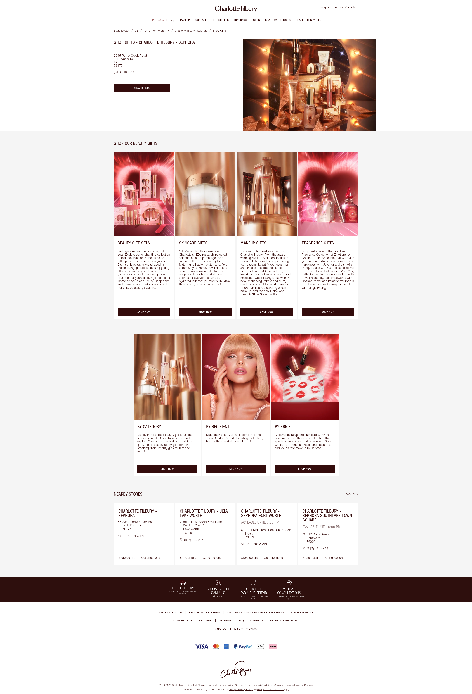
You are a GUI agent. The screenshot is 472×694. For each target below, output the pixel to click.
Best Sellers (220, 20)
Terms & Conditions (262, 685)
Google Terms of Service (270, 689)
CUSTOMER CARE (180, 620)
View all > (352, 494)
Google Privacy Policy (241, 689)
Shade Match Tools (278, 20)
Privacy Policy (226, 685)
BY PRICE (283, 426)
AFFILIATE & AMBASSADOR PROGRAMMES (255, 612)
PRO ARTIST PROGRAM (204, 612)
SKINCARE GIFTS (193, 242)
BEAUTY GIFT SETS (134, 242)
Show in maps (142, 87)
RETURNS (225, 620)
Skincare (201, 20)
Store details (126, 557)
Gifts (256, 20)
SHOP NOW (144, 311)
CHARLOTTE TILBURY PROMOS (236, 628)
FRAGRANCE (241, 20)
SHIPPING (205, 620)
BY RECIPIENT (218, 426)
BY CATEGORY (149, 426)
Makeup (185, 20)
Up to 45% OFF (160, 20)
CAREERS (256, 620)
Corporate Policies (284, 685)
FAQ (241, 620)
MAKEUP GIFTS (253, 242)
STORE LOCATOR (170, 612)
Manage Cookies (304, 685)
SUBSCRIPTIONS (302, 612)
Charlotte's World (308, 20)
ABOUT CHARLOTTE (283, 620)
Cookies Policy (242, 685)
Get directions (150, 557)
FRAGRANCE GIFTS (318, 242)
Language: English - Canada (337, 7)
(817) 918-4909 (124, 71)
